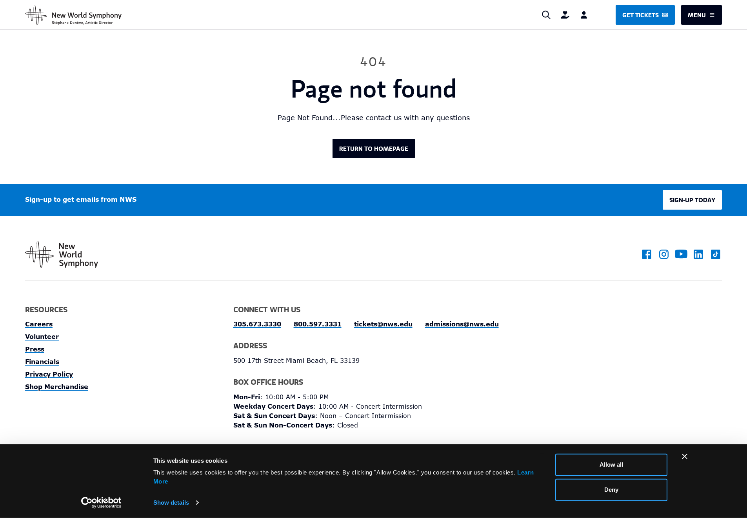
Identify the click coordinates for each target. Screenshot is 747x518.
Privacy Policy (49, 374)
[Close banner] (684, 456)
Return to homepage (373, 148)
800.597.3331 (318, 324)
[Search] (546, 15)
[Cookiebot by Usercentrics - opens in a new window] (101, 503)
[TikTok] (715, 254)
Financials (42, 362)
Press (34, 349)
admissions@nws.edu (462, 324)
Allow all (611, 464)
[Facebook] (646, 254)
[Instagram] (664, 254)
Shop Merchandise (56, 387)
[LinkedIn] (698, 254)
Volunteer (42, 337)
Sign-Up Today (692, 200)
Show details (171, 502)
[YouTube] (681, 254)
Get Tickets (640, 15)
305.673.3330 (257, 324)
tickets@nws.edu (383, 324)
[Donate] (565, 15)
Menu (697, 15)
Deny (611, 489)
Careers (39, 324)
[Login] (584, 15)
